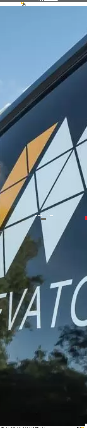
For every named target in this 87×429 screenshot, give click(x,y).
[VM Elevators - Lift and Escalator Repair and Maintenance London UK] (23, 5)
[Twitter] (38, 1)
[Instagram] (40, 1)
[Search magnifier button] (44, 0)
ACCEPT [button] (82, 427)
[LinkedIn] (42, 1)
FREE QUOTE (43, 219)
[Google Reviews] (62, 1)
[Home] (28, 4)
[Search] (50, 1)
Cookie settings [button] (79, 427)
